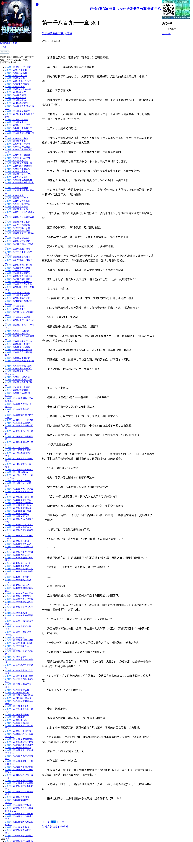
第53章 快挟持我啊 (17, 230)
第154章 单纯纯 (16, 613)
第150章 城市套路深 (18, 596)
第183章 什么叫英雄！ (19, 731)
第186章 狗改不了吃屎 (19, 742)
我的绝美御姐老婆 (8, 43)
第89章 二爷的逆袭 (17, 358)
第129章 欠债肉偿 (17, 516)
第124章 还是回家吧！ (19, 502)
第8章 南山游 (15, 86)
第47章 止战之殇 (16, 209)
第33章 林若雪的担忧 (18, 166)
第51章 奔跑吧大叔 (17, 225)
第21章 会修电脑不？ (18, 128)
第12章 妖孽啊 (15, 97)
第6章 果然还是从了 (18, 81)
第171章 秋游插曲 (17, 690)
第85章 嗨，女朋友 (17, 344)
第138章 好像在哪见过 (19, 552)
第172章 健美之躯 (17, 692)
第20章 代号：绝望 (17, 125)
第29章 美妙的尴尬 (17, 155)
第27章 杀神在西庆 (17, 147)
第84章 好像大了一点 (18, 341)
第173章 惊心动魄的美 (19, 695)
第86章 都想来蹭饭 (17, 347)
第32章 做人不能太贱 (18, 163)
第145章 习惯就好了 (18, 577)
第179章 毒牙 (15, 717)
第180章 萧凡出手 (17, 720)
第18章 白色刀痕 (16, 119)
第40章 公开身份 (16, 188)
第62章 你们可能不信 (18, 265)
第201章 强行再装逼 (18, 805)
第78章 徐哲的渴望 (17, 317)
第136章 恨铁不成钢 (18, 544)
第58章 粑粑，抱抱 (17, 249)
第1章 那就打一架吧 (18, 67)
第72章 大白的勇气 (17, 295)
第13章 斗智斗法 (16, 100)
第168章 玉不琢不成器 (19, 676)
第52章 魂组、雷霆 (17, 228)
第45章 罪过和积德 (17, 204)
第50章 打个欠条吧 (17, 222)
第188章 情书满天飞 (18, 747)
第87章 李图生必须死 (18, 350)
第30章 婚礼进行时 (17, 158)
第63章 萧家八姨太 (17, 268)
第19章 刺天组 (15, 122)
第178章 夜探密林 (17, 714)
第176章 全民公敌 (17, 706)
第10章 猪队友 (15, 92)
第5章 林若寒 (15, 78)
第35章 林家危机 (16, 171)
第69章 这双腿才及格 (18, 284)
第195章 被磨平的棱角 (19, 780)
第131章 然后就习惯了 (19, 524)
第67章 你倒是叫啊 (17, 279)
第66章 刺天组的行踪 (18, 276)
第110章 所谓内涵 (17, 447)
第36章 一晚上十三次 (18, 174)
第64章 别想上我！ (17, 270)
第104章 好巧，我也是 (19, 420)
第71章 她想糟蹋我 (17, 293)
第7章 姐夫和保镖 (17, 84)
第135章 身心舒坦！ (18, 541)
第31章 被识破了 (16, 160)
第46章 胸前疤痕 (16, 206)
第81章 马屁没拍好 (17, 331)
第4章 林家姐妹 (16, 75)
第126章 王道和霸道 (18, 508)
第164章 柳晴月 (16, 657)
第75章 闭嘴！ (15, 306)
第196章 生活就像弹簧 (19, 783)
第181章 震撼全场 (17, 723)
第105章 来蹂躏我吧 (18, 423)
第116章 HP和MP (16, 472)
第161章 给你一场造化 (19, 643)
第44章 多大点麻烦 (17, 201)
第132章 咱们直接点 (18, 527)
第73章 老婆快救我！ (18, 298)
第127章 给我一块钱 (18, 511)
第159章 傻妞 (15, 637)
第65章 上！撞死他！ (18, 273)
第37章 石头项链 (16, 177)
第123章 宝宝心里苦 (18, 500)
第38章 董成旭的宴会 (18, 180)
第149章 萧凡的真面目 (19, 593)
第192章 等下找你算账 (19, 767)
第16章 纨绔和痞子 (17, 111)
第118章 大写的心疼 (18, 480)
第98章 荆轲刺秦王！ (18, 390)
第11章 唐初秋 (15, 95)
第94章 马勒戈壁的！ (18, 377)
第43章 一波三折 (16, 198)
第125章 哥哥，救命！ (19, 505)
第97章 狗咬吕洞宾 (17, 387)
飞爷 (4, 47)
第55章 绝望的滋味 (17, 238)
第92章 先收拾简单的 (18, 368)
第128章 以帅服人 (17, 513)
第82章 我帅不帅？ (17, 333)
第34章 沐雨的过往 (17, 169)
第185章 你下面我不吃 (19, 739)
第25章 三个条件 (16, 141)
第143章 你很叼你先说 (19, 569)
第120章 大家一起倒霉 (19, 489)
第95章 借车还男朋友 (18, 379)
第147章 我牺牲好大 (18, 585)
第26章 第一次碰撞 (17, 144)
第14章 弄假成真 (16, 103)
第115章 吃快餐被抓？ (19, 469)
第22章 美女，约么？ (18, 130)
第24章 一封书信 (16, 138)
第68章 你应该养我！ (18, 281)
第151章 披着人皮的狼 (19, 599)
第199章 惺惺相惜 (17, 797)
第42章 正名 (14, 195)
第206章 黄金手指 (17, 827)
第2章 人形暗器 (16, 70)
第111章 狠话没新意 (18, 450)
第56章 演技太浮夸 (17, 241)
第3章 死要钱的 (16, 73)
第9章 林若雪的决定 (18, 89)
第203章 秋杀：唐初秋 (19, 814)
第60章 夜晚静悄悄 (17, 257)
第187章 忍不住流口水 (19, 745)
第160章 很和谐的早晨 (19, 640)
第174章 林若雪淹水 (18, 698)
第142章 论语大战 (17, 566)
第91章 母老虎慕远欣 (18, 366)
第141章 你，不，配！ (19, 563)
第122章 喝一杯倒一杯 (19, 497)
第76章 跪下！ (15, 309)
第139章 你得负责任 (18, 555)
